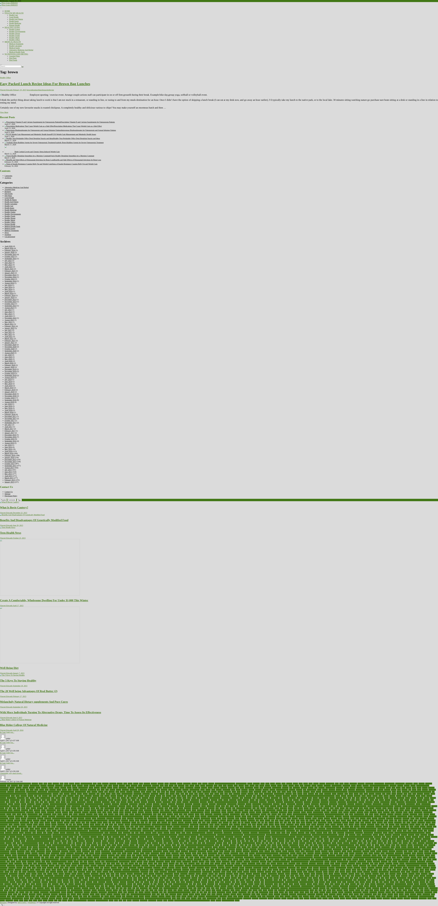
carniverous (102, 798)
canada (337, 796)
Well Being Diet (9, 667)
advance (26, 786)
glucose (122, 827)
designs (207, 810)
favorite (421, 820)
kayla (394, 841)
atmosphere (226, 790)
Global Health (61, 827)
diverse (410, 812)
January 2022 (9, 328)
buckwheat (88, 796)
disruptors (386, 812)
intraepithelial (143, 841)
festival (105, 823)
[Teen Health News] (7, 527)
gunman (423, 827)
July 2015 (8, 470)
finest (204, 823)
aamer (99, 784)
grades (196, 827)
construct (307, 804)
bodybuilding (268, 794)
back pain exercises (67, 792)
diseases (309, 812)
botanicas (340, 794)
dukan (164, 814)
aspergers (52, 790)
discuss (290, 812)
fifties (142, 823)
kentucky (416, 841)
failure (323, 820)
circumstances (333, 800)
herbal (2, 833)
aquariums (296, 788)
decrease (422, 808)
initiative (261, 839)
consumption (410, 804)
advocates (99, 786)
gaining (282, 825)
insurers (64, 841)
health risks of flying (302, 829)
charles (28, 800)
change (407, 798)
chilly (175, 800)
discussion (296, 812)
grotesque (327, 827)
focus (289, 823)
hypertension (57, 837)
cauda (184, 798)
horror (307, 833)
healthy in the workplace (231, 831)
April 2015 (8, 476)
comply (393, 802)
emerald (292, 816)
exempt (67, 820)
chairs (358, 798)
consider (249, 804)
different (37, 812)
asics (27, 790)
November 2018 (10, 396)
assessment (83, 790)
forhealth (368, 823)
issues (251, 841)
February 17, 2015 (19, 696)
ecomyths (390, 814)
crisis (63, 808)
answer (115, 788)
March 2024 (9, 293)
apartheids (223, 788)
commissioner (194, 802)
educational (19, 816)
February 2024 (10, 295)
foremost (345, 823)
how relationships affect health (91, 835)
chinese (179, 800)
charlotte (34, 800)
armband (352, 788)
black (196, 794)
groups (346, 827)
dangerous (283, 808)
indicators (22, 839)
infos (198, 839)
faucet (411, 820)
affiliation (134, 786)
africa (166, 786)
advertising (67, 786)
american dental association (379, 786)
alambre (241, 786)
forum (408, 823)
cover (334, 806)
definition (37, 810)
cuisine (122, 808)
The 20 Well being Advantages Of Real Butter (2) (28, 691)
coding (57, 802)
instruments (426, 839)
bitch (186, 794)
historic (142, 833)
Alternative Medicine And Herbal (21, 50)
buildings (120, 796)
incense (388, 837)
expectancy (144, 820)
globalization (84, 827)
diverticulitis (418, 812)
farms (359, 820)
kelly (411, 841)
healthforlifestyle (428, 829)
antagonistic (122, 788)
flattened (247, 823)
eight (178, 816)
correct (203, 806)
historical (148, 833)
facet (272, 820)
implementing (219, 837)
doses (71, 814)
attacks (238, 790)
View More (4, 112)
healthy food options (161, 831)
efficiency (153, 816)
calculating (217, 796)
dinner (104, 812)
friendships (61, 825)
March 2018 (9, 412)
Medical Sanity (14, 48)
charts (44, 800)
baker (106, 792)
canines (386, 796)
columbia (144, 802)
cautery (199, 798)
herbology (28, 833)
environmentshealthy (185, 818)
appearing (231, 788)
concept (10, 804)
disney (340, 812)
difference (425, 810)
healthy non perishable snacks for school (255, 831)
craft (6, 808)
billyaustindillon (127, 794)
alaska (246, 786)
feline (88, 823)
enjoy (75, 818)
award (419, 790)
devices (328, 810)
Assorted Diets (14, 56)
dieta (386, 810)
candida (375, 796)
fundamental (194, 825)
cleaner (381, 800)
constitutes (299, 804)
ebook (371, 814)
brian (36, 796)
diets (412, 810)
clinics (27, 802)
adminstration (400, 784)
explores (230, 820)
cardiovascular (45, 798)
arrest (393, 788)
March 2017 (9, 429)
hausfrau (110, 829)
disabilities (148, 812)
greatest (263, 827)
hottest (325, 833)
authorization (360, 790)
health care (235, 829)
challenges (371, 798)
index (2, 839)
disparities (360, 812)
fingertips (214, 823)
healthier (10, 831)
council (241, 806)
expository (251, 820)
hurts (7, 837)
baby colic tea (42, 792)
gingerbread (404, 825)
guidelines (396, 827)
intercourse (97, 841)
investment (214, 841)
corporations (196, 806)
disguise (327, 812)
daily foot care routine (244, 808)
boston (334, 794)
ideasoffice (86, 837)
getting (377, 825)
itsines (264, 841)
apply (261, 788)
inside (331, 839)
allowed (291, 786)
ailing (225, 786)
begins (250, 792)
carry (118, 798)
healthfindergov (415, 829)
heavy (405, 831)
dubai (159, 814)
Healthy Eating (14, 29)
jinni (321, 841)
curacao (161, 808)
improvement (308, 837)
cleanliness (395, 800)
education (10, 816)
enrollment (117, 818)
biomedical (146, 794)
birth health (154, 794)
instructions (410, 839)
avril (409, 790)
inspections (352, 839)
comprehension (410, 802)
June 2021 (8, 332)
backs (89, 792)
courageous (298, 806)
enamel (410, 816)
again (187, 786)
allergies (273, 786)
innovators (297, 839)
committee (203, 802)
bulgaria (135, 796)
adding (346, 784)
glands (29, 827)
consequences (232, 804)
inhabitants (249, 839)
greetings (306, 827)
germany (363, 825)
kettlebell (8, 843)
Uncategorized (10, 237)
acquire (249, 784)
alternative (327, 786)
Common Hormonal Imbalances (225, 802)
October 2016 (9, 439)
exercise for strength (100, 820)
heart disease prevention (322, 831)
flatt (242, 823)
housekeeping (368, 833)
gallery (296, 825)
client (7, 802)
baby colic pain (31, 792)
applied (256, 788)
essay (284, 818)
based (154, 792)
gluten (127, 827)
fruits (106, 825)
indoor (68, 839)
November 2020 (10, 347)
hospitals (319, 833)
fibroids (118, 823)
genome (333, 825)
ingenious (225, 839)
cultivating (129, 808)
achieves (211, 784)
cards (53, 798)
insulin (23, 841)
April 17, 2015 (17, 606)
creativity (40, 808)
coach (46, 802)
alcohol (252, 786)
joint (331, 841)
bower (366, 794)
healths (48, 831)
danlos (300, 808)
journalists (342, 841)
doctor (19, 814)
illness (122, 837)
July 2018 (8, 404)
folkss (298, 823)
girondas (432, 825)
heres (45, 833)
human (358, 835)
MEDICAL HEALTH (13, 42)
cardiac (32, 798)
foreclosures (337, 823)
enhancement (31, 818)
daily (234, 808)
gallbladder (290, 825)
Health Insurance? (287, 829)
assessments (92, 790)
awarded (425, 790)
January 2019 (9, 392)
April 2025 (8, 267)
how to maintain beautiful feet (300, 835)
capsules (429, 796)
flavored (254, 823)
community (263, 802)
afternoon (181, 786)
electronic (222, 816)
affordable (155, 786)
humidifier (388, 835)
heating (399, 831)
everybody (423, 818)
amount (413, 786)
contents (29, 806)
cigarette (296, 800)
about (125, 784)
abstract (135, 784)
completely (369, 802)
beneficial (306, 792)
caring (89, 798)
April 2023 (8, 316)
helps (425, 831)
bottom (356, 794)
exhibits (131, 820)
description (181, 810)
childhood (150, 800)
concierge (45, 804)
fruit (102, 825)
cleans (401, 800)
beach (190, 792)
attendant (265, 790)
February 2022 (10, 326)
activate (278, 784)
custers (180, 808)
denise (111, 810)
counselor (255, 806)
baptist (143, 792)
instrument (418, 839)
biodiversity (137, 794)
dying (202, 814)
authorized (369, 790)
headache (145, 829)
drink (105, 814)
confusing (156, 804)
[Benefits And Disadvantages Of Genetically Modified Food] (22, 515)
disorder (346, 812)
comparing (279, 802)
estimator (334, 818)
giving (9, 827)
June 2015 (8, 472)
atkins (213, 790)
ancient (37, 788)
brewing (30, 796)
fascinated (365, 820)
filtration (164, 823)
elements (238, 816)
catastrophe (166, 798)
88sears (71, 784)
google (163, 827)
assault (58, 790)
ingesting (232, 839)
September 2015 (10, 466)
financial (181, 823)
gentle (346, 825)
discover (259, 812)
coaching (51, 802)
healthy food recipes (176, 831)
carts (128, 798)
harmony (80, 829)
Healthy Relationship (277, 831)
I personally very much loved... (11, 773)
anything (216, 788)
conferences (124, 804)
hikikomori (127, 833)
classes (371, 800)
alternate (320, 786)
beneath (299, 792)
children (157, 800)
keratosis (424, 841)
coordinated (157, 806)
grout (351, 827)
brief (39, 796)
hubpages (352, 835)
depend (140, 810)
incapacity (377, 837)
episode (213, 818)
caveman (205, 798)
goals (132, 827)
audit (304, 790)
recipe (52, 90)
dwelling (191, 814)
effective (44, 816)
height (409, 831)
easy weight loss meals (316, 814)
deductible (3, 810)
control (68, 806)
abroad (130, 784)
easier (279, 814)
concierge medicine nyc (75, 804)
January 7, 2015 (18, 673)
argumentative (330, 788)
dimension (93, 812)
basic (158, 792)
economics (398, 814)
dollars (54, 814)
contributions (60, 806)
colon (118, 802)
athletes (208, 790)
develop (291, 810)
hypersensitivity (46, 837)
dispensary (373, 812)
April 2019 (8, 386)
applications (249, 788)
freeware (29, 825)
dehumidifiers (51, 810)
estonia (340, 818)
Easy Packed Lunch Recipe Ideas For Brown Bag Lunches (45, 84)
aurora (319, 790)
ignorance (115, 837)
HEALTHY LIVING (12, 27)
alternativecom (336, 786)
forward (414, 823)
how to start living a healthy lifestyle (325, 835)
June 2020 (8, 357)
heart (297, 831)
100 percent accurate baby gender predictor (15, 784)
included (408, 837)
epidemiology (205, 818)
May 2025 (8, 265)
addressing (353, 784)
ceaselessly (248, 798)
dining (99, 812)
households (359, 833)
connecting (188, 804)
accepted (161, 784)
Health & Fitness (11, 200)
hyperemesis (20, 837)
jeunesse (306, 841)
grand (207, 827)
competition (315, 802)
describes (173, 810)
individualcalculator (41, 839)
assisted (118, 790)
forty (404, 823)
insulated (17, 841)
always (353, 786)
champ (386, 798)
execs (63, 820)
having (116, 829)
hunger (2, 837)
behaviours (257, 792)
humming (411, 835)
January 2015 (9, 482)
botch (346, 794)
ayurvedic (10, 792)
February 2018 (10, 414)
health (169, 829)
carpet (108, 798)
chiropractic (195, 800)
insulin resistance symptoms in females (40, 841)
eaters (346, 814)
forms (385, 823)
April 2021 (8, 336)
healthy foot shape (215, 831)
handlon (44, 829)
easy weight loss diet (300, 814)
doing (40, 814)
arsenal (398, 788)
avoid (399, 790)
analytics (19, 788)
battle (185, 792)
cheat (59, 800)
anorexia (103, 788)
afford (140, 786)
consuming (401, 804)
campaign (278, 796)
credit (46, 808)
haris (68, 829)
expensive (161, 820)
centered (304, 798)
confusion (163, 804)
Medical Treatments (16, 44)
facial (277, 820)
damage (263, 808)
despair (223, 810)
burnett (146, 796)
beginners (244, 792)
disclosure (245, 812)
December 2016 (10, 435)
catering (173, 798)
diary (374, 810)
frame (433, 823)
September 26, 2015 (19, 707)
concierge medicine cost (58, 804)
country (279, 806)
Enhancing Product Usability (62, 818)
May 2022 (8, 322)
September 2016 (10, 441)
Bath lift (172, 792)
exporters (243, 820)
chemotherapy (102, 800)
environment (152, 818)
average (393, 790)
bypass (189, 796)
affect (110, 786)
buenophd (96, 796)
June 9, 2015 (17, 718)
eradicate (243, 818)
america (359, 786)
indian (10, 839)
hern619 (56, 833)
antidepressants (140, 788)
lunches (41, 90)
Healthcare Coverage (333, 829)
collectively (106, 802)
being (269, 792)
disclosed (237, 812)
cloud (37, 802)
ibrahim (71, 837)
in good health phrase (336, 837)
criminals (57, 808)
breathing (23, 796)
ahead (220, 786)
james (269, 841)
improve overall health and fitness (283, 837)
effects (68, 816)
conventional (94, 806)
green (273, 827)
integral (75, 841)
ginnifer (412, 825)
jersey (296, 841)
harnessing (87, 829)
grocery (317, 827)
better (61, 794)
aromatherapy (368, 788)
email (278, 816)
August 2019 (9, 377)
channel (426, 798)
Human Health (14, 25)
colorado (123, 802)
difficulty (58, 812)
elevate (243, 816)
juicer (364, 841)
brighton (45, 796)
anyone (210, 788)
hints (132, 833)
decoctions (415, 808)
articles (418, 788)
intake (69, 841)
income (421, 837)
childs (170, 800)
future (254, 825)
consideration (257, 804)
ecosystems (413, 814)
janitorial (275, 841)
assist (107, 790)
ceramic (321, 798)
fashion (372, 820)
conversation (113, 806)
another (109, 788)
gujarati (416, 827)
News (7, 233)
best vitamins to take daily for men (39, 794)
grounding (335, 827)
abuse (141, 784)
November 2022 (10, 318)
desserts (235, 810)
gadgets (271, 825)
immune (150, 837)
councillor (248, 806)
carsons (123, 798)
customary (187, 808)
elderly (191, 816)
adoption (421, 784)
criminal (51, 808)
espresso (279, 818)
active (283, 784)
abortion (120, 784)
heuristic (63, 833)
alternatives (346, 786)
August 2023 (9, 308)
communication (243, 802)
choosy (252, 800)
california (249, 796)
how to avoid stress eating (168, 835)
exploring (236, 820)
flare (239, 823)
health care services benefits (249, 829)
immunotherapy (158, 837)
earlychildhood (254, 814)
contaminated (5, 806)
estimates (327, 818)
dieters (396, 810)
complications (385, 802)
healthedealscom (404, 829)
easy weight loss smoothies (334, 814)
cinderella (302, 800)
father (400, 820)
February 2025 (10, 271)
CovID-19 (398, 806)
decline (408, 808)
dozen (95, 814)
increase (427, 837)
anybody (197, 788)
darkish (306, 808)
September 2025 (10, 259)
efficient (160, 816)
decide (384, 808)
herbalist (15, 833)
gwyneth (429, 827)
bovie (361, 794)
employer (385, 816)
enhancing (47, 818)
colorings (137, 802)
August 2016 (9, 443)
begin (239, 792)
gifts (386, 825)
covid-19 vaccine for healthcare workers (416, 806)
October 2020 (9, 349)
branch (388, 794)
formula (391, 823)
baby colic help (20, 792)
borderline (327, 794)
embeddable (284, 816)
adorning (3, 786)
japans (287, 841)
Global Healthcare (73, 827)
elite (266, 816)
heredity (39, 833)
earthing (274, 814)
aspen (47, 790)
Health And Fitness (16, 19)
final (169, 823)
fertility (99, 823)
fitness (234, 823)
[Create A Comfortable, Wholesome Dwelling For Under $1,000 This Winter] (40, 595)
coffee (68, 802)
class (367, 800)
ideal (75, 837)
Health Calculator (15, 46)
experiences (178, 820)
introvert (175, 841)
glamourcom (22, 827)
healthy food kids (135, 831)
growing (357, 827)
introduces (159, 841)
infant (106, 839)
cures (170, 808)
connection (197, 804)
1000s (41, 784)
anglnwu (63, 788)
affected (115, 786)
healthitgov (25, 831)
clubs (41, 802)
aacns (95, 784)
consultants (359, 804)
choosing (246, 800)
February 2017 (10, 431)
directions (127, 812)
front (74, 825)
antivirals (175, 788)
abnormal (105, 784)
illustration (134, 837)
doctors (24, 814)
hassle (99, 829)
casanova (133, 798)
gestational (370, 825)
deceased (378, 808)
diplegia (116, 812)
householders (349, 833)
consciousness (221, 804)
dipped (121, 812)
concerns (38, 804)
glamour (14, 827)
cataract (151, 798)
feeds (83, 823)
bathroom (179, 792)
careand (58, 798)
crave (19, 808)
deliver (80, 810)
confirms (149, 804)
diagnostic (368, 810)
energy (425, 816)
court (322, 806)
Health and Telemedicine (208, 829)
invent (187, 841)
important (245, 837)
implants (200, 837)
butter (174, 796)
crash (14, 808)
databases (319, 808)
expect (137, 820)
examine (29, 820)
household (340, 833)
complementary (352, 802)
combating (151, 802)
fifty (146, 823)
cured (166, 808)
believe (289, 792)
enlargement (101, 818)
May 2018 (8, 408)
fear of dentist (24, 823)
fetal (109, 823)
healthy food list (148, 831)
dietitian (407, 810)
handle (31, 829)
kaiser (380, 841)
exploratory (215, 820)
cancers (369, 796)
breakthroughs (5, 796)
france (10, 825)
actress (305, 784)
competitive (324, 802)
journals (349, 841)
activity (295, 784)
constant (283, 804)
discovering (283, 812)
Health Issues (14, 21)
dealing (342, 808)
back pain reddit (80, 792)
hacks (7, 829)
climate (12, 802)
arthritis (408, 788)
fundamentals (204, 825)
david (332, 808)
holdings (166, 833)
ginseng (418, 825)
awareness (432, 790)
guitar (411, 827)
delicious (74, 810)
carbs (27, 798)
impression (254, 837)
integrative (89, 841)
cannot (404, 796)
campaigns (286, 796)
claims (357, 800)
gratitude (240, 827)
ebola (366, 814)
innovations (289, 839)
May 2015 (8, 474)
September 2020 (10, 351)
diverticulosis (428, 812)
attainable (244, 790)
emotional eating (319, 816)
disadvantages (216, 812)
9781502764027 (86, 784)
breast (13, 796)
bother (351, 794)
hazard (128, 829)
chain (349, 798)
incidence (395, 837)
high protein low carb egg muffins (91, 833)
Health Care (13, 15)
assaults (64, 790)
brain (384, 794)
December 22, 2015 (19, 513)
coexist (63, 802)
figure (154, 823)
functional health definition (161, 825)
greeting (299, 827)
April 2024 (8, 291)
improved (299, 837)
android (57, 788)
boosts (321, 794)
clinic (17, 802)
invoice (220, 841)
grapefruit (221, 827)
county (285, 806)
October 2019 (9, 373)
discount (252, 812)
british (64, 796)
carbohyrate (20, 798)
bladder (201, 794)
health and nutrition (191, 829)
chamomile (379, 798)
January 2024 (9, 298)
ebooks (376, 814)
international (119, 841)
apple (237, 788)
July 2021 (8, 330)
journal (335, 841)
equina (224, 818)
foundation (421, 823)
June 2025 (8, 263)
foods (315, 823)
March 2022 (9, 324)
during (176, 814)
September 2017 (10, 423)
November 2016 (10, 437)
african (171, 786)
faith (333, 820)
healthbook (314, 829)
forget (362, 823)
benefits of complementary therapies (335, 792)
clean (376, 800)
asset (98, 790)
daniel (296, 808)
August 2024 (9, 283)
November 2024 (10, 277)
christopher (270, 800)
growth (362, 827)
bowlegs (372, 794)
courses (317, 806)
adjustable (361, 784)
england (12, 818)
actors (301, 784)
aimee (236, 786)
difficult (43, 812)
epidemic (197, 818)
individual (30, 839)
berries (398, 792)
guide (390, 827)
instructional (400, 839)
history (154, 833)
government (184, 827)
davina (336, 808)
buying (183, 796)
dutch (181, 814)
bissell (177, 794)
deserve (188, 810)
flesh (259, 823)
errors (266, 818)
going (136, 827)
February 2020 (10, 365)
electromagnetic (212, 816)
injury (274, 839)
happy (57, 829)
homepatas (254, 833)
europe (368, 818)
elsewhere (271, 816)
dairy (254, 808)
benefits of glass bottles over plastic (378, 792)
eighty (182, 816)
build (102, 796)
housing (391, 833)
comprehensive (422, 802)
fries (67, 825)
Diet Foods (13, 60)
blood (230, 794)
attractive (299, 790)
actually (316, 784)
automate (387, 790)
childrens (164, 800)
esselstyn (295, 818)
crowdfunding (109, 808)
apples (242, 788)
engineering (4, 818)
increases (434, 837)
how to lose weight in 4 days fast (277, 835)
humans (375, 835)
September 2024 (10, 281)
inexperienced (98, 839)
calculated (208, 796)
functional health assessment (141, 825)
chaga (345, 798)
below (294, 792)
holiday (172, 833)
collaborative (81, 802)
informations (184, 839)
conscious (212, 804)
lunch (37, 90)
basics (163, 792)
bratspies (400, 794)
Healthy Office (14, 40)
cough (231, 806)
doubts (75, 814)
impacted (173, 837)
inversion (201, 841)
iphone (234, 841)
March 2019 (9, 388)
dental (116, 810)
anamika (25, 788)
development (298, 810)
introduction (167, 841)
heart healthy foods (355, 831)
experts (201, 820)
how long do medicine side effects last (66, 835)
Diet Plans (13, 58)
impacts (187, 837)
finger (208, 823)
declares (402, 808)
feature (41, 823)
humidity (404, 835)
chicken (124, 800)
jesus (301, 841)
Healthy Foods (14, 36)
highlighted (113, 833)
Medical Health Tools (17, 52)
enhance (24, 818)
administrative (390, 784)
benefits (318, 792)
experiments (187, 820)
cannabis (392, 796)
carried (113, 798)
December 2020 (10, 345)
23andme (55, 784)
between (73, 794)
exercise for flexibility (85, 820)
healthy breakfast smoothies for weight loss (72, 831)
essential (301, 818)
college (113, 802)
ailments (230, 786)
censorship (292, 798)
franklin (23, 825)
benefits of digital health (356, 792)
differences (30, 812)
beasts (194, 792)
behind (264, 792)
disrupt (379, 812)
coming (179, 802)
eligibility (255, 816)
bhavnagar (92, 794)
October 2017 (9, 421)
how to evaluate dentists (207, 835)
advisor (86, 786)
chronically (279, 800)
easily (284, 814)
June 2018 (8, 406)
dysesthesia (209, 814)
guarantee (378, 827)
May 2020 (8, 359)
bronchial (70, 796)
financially (188, 823)
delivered (86, 810)
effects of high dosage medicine (110, 816)
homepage (246, 833)
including (415, 837)
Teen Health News (10, 532)
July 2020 (8, 355)
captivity (3, 798)
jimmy (317, 841)
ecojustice (382, 814)
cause (189, 798)
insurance (57, 841)
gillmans (392, 825)
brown (29, 90)
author (345, 790)
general (313, 825)
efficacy (146, 816)
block (222, 794)
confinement (133, 804)
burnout (158, 796)
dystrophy (225, 814)
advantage (51, 786)
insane (313, 839)
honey (283, 833)
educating (3, 816)
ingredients (240, 839)
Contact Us (9, 492)
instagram (359, 839)
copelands (173, 806)
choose (239, 800)
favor (416, 820)
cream (23, 808)
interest (104, 841)
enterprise (130, 818)
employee (345, 816)
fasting (391, 820)
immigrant (142, 837)
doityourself (47, 814)
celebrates (266, 798)
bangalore (136, 792)
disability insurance (197, 812)
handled (37, 829)
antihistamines (151, 788)
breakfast (420, 794)
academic (146, 784)
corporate (188, 806)
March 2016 (9, 453)
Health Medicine (15, 23)
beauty (199, 792)
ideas (33, 90)
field (138, 823)
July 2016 (8, 445)
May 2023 (8, 314)
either (187, 816)
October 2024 (9, 279)
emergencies (300, 816)
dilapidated (77, 812)
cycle (217, 808)
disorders (352, 812)
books (305, 794)
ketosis (2, 843)
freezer (35, 825)
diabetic (341, 810)
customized (203, 808)
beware (79, 794)
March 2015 (9, 478)
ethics (357, 818)
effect (25, 816)
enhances (40, 818)
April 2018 (8, 410)
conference (115, 804)
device (323, 810)
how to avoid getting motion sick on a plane (143, 835)
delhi (63, 810)
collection (89, 802)
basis (167, 792)
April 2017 (8, 427)
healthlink (32, 831)
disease (303, 812)
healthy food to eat (191, 831)
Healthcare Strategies (349, 829)
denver (126, 810)
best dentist (406, 792)
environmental (162, 818)
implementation (208, 837)
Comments (11, 500)
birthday (162, 794)
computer (431, 802)
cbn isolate (235, 798)
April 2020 (8, 361)
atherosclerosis (194, 790)
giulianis (3, 827)
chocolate (214, 800)
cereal (326, 798)
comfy (173, 802)
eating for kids (359, 814)
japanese (281, 841)
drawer (100, 814)
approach (285, 788)
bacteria (101, 792)
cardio (37, 798)
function (127, 825)
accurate (194, 784)
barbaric (149, 792)
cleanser (413, 800)
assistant (112, 790)
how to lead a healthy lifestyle (254, 835)
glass (34, 827)
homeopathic (218, 833)
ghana (382, 825)
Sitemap (7, 494)
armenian (359, 788)
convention (85, 806)
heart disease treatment (340, 831)
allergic (267, 786)
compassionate (289, 802)
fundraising (224, 825)
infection (111, 839)
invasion (182, 841)
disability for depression (181, 812)
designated (200, 810)
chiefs (133, 800)
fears (31, 823)
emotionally (330, 816)
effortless (166, 816)
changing (420, 798)
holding (160, 833)
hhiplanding (70, 833)
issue (247, 841)
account (179, 784)
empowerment (402, 816)
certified (332, 798)
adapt (337, 784)
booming (311, 794)
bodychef (288, 794)
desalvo (167, 810)
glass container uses (43, 827)
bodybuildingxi (279, 794)
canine (380, 796)
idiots (110, 837)
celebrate (259, 798)
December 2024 (10, 275)
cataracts (158, 798)
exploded (207, 820)
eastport (289, 814)
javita (292, 841)
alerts (257, 786)
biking (113, 794)
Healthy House (14, 34)
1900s (50, 784)
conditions (107, 804)
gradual (201, 827)
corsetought (210, 806)
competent (307, 802)
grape (216, 827)
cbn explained (226, 798)
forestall (352, 823)
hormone (294, 833)
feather (36, 823)
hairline (17, 829)
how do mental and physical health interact (409, 833)
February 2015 (10, 480)
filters (159, 823)
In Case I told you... (7, 732)
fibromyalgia (126, 823)
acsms (267, 784)
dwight (197, 814)
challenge (363, 798)
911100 (77, 784)
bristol (59, 796)
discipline (230, 812)
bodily (261, 794)
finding (194, 823)
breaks (432, 794)
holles (183, 833)
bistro (182, 794)
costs (227, 806)
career (63, 798)
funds (231, 825)
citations (342, 800)
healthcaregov (382, 829)
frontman (86, 825)
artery (403, 788)
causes (193, 798)
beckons (214, 792)
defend (10, 810)
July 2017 (8, 425)
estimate (320, 818)
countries (273, 806)
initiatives (268, 839)
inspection (343, 839)
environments (173, 818)
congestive (171, 804)
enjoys (94, 818)
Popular (3, 500)
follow (302, 823)
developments (309, 810)
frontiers (79, 825)
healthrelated (41, 831)
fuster (249, 825)
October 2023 (9, 304)
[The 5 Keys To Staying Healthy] (12, 675)
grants (211, 827)
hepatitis (431, 831)
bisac (167, 794)
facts (307, 820)
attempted (258, 790)
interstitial (133, 841)
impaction (180, 837)
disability (156, 812)
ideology (100, 837)
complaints (333, 802)
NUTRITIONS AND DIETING (16, 54)
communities (253, 802)
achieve (205, 784)
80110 (66, 784)
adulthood (14, 786)
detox (263, 810)
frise (70, 825)
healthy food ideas (122, 831)
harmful (73, 829)
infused (219, 839)
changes (413, 798)
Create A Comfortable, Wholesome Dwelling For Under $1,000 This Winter (44, 600)
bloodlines (236, 794)
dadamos (228, 808)
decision (390, 808)
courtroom (328, 806)
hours (330, 833)
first (230, 823)
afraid (162, 786)
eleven (249, 816)
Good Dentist (149, 827)
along (302, 786)
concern (23, 804)
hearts (394, 831)
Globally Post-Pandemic (98, 827)
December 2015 (10, 460)
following (309, 823)
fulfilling (121, 825)
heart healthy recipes (384, 831)
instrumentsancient (6, 841)
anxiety (182, 788)
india (6, 839)
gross (322, 827)
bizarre (191, 794)
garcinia (302, 825)
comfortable (166, 802)
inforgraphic (158, 839)
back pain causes (54, 792)
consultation (367, 804)
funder (211, 825)
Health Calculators (224, 829)
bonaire (299, 794)
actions (272, 784)
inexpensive (88, 839)
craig (10, 808)
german (357, 825)
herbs (34, 833)
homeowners (237, 833)
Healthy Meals (14, 38)
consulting (386, 804)
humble (381, 835)
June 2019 (8, 382)
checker (69, 800)
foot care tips (322, 823)
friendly (54, 825)
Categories (8, 176)
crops (98, 808)
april (290, 788)
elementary (230, 816)
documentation (32, 814)
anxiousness (189, 788)
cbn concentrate (214, 798)
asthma (170, 790)
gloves (110, 827)
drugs (155, 814)
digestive (65, 812)
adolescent (409, 784)
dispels (366, 812)
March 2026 (9, 248)
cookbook (121, 806)
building (113, 796)
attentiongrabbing (282, 790)
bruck (82, 796)
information (175, 839)
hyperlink (28, 837)
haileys (11, 829)
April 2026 (8, 246)
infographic (149, 839)
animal (69, 788)
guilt (407, 827)
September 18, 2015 (19, 686)
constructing (323, 804)
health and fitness (178, 829)
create (28, 808)
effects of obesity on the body (132, 816)
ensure (124, 818)
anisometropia (83, 788)
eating (351, 814)
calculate (202, 796)
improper (261, 837)
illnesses (127, 837)
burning (152, 796)
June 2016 (8, 447)
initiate (255, 839)
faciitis (281, 820)
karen (389, 841)
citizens (348, 800)
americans (393, 786)
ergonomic (250, 818)
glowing (116, 827)
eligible (261, 816)
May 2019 (8, 384)
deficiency (24, 810)
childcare (143, 800)
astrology (185, 790)
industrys (80, 839)
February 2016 (10, 455)
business (169, 796)
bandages (129, 792)
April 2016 (8, 451)
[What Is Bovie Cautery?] (9, 502)
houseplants (378, 833)
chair (353, 798)
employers (393, 816)
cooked (128, 806)
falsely (337, 820)
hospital (313, 833)
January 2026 (9, 252)
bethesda (55, 794)
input (303, 839)
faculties (312, 820)
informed (192, 839)
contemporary (15, 806)
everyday (431, 818)
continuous (36, 806)
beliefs (283, 792)
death (351, 808)
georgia (351, 825)
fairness (328, 820)
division (3, 814)
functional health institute (180, 825)
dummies (170, 814)
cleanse (406, 800)
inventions (194, 841)
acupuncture (330, 784)
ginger (397, 825)
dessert (229, 810)
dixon (14, 814)
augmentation (312, 790)
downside (89, 814)
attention (272, 790)
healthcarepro (392, 829)
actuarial (322, 784)
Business (8, 192)
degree (43, 810)
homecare (209, 833)
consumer (393, 804)
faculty (317, 820)
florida (276, 823)
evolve (23, 820)
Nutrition (8, 235)
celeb (254, 798)
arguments (339, 788)
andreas (51, 788)
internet (127, 841)
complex (376, 802)
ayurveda (3, 792)
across (262, 784)
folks (293, 823)
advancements (35, 786)
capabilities (411, 796)
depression (147, 810)
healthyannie (290, 831)
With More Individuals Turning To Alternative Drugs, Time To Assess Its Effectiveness (50, 712)
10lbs (45, 784)
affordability (147, 786)
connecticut (180, 804)
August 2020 (9, 353)
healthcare (322, 829)
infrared (203, 839)
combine (159, 802)
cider (290, 800)
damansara (270, 808)
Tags (19, 500)
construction (333, 804)
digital (71, 812)
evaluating (381, 818)
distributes (399, 812)
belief (279, 792)
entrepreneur (138, 818)
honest (278, 833)
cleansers (419, 800)
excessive (56, 820)
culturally (142, 808)
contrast (43, 806)
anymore (204, 788)
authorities (351, 790)
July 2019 (8, 380)
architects (304, 788)
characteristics (15, 800)
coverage (340, 806)
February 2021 (10, 341)
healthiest (16, 831)
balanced (111, 792)
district (405, 812)
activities (289, 784)
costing (217, 806)
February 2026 (10, 250)
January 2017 (9, 433)
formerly (380, 823)
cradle (2, 808)
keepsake (405, 841)
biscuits (172, 794)
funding (217, 825)
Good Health (13, 17)
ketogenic (430, 841)
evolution (17, 820)
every (417, 818)
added (341, 784)
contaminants (426, 804)
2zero (62, 784)
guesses (385, 827)
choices (225, 800)
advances (43, 786)
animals (75, 788)
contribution (51, 806)
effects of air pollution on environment (84, 816)
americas (400, 786)
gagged (277, 825)
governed (176, 827)
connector (204, 804)
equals (219, 818)
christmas (262, 800)
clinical (22, 802)
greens (277, 827)
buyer (179, 796)
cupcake (155, 808)
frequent (48, 825)
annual (91, 788)
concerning (31, 804)
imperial (193, 837)
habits (2, 829)
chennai (111, 800)
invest (207, 841)
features (53, 823)
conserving (241, 804)
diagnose (354, 810)
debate (355, 808)
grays (254, 827)
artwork (11, 790)
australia (325, 790)
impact (167, 837)
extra (257, 820)
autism (375, 790)
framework (4, 825)
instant (372, 839)
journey (355, 841)
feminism (93, 823)
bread (410, 794)
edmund (426, 814)
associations (142, 790)
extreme (267, 820)
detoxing (279, 810)
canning (399, 796)
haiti (22, 829)
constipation (291, 804)
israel (243, 841)
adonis (415, 784)
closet (32, 802)
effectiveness (60, 816)
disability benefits (165, 812)
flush (285, 823)
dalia (258, 808)
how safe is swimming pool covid (114, 835)
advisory (92, 786)
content (23, 806)
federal (72, 823)
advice (74, 786)
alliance (285, 786)
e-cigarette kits (235, 814)
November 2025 (10, 254)
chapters (433, 798)
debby (361, 808)
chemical (94, 800)
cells (280, 798)
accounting (187, 784)
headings (152, 829)
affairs (105, 786)
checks (81, 800)
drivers (121, 814)
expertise (195, 820)
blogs (226, 794)
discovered (266, 812)
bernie (394, 792)
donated (65, 814)
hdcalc (139, 829)
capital (418, 796)
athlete (202, 790)
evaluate (375, 818)
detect (251, 810)
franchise (16, 825)
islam (239, 841)
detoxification (271, 810)
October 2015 (9, 464)
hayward (122, 829)
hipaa (137, 833)
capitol (423, 796)
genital (327, 825)
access (166, 784)
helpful (414, 831)
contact (418, 804)
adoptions (428, 784)
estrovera (346, 818)
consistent (276, 804)
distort (392, 812)
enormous (109, 818)
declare (396, 808)
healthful (3, 831)
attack (233, 790)
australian (331, 790)
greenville (292, 827)
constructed (315, 804)
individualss (61, 839)
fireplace (226, 823)
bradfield (378, 794)
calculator (233, 796)
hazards (134, 829)
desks (213, 810)
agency (202, 786)
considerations (267, 804)
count (262, 806)
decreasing (429, 808)
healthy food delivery (107, 831)
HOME (7, 11)
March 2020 (9, 363)
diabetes (335, 810)
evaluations (398, 818)
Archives (8, 178)
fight (150, 823)
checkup (87, 800)
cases (139, 798)
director (134, 812)
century (315, 798)
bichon (102, 794)
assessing (75, 790)
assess (70, 790)
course (305, 806)
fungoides (236, 825)
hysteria (65, 837)
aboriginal (112, 784)
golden (141, 827)
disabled (207, 812)
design (194, 810)
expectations (153, 820)
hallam (26, 829)
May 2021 (8, 334)
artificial (425, 788)
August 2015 (9, 468)
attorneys (292, 790)
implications (229, 837)
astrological (177, 790)
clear (432, 800)
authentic (339, 790)
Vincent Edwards (6, 90)
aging (216, 786)
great (258, 827)
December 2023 (10, 300)
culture (148, 808)
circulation (316, 800)
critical (67, 808)
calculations (225, 796)
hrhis (346, 835)
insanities (319, 839)
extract (261, 820)
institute (378, 839)
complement (341, 802)
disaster (224, 812)
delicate (68, 810)
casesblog (145, 798)
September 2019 (10, 375)
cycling (222, 808)
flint (262, 823)
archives (311, 788)
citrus (353, 800)
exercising (124, 820)
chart (39, 800)
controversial (76, 806)
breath (17, 796)
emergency (309, 816)
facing (293, 820)
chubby (285, 800)
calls (254, 796)
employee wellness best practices (361, 816)
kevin (14, 843)
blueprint (250, 794)
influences (140, 839)
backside (94, 792)
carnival (94, 798)
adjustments (369, 784)
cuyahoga (211, 808)
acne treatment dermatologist (225, 784)
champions (400, 798)
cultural (136, 808)
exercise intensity (114, 820)
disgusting (334, 812)
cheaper (54, 800)
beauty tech (206, 792)
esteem (314, 818)
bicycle (108, 794)
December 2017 (10, 416)
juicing (369, 841)
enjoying (88, 818)
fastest (386, 820)
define (31, 810)
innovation (280, 839)
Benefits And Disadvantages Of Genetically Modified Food (34, 520)
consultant (350, 804)
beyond (85, 794)
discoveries (274, 812)
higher (106, 833)
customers (195, 808)
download (81, 814)
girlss (427, 825)
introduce (151, 841)
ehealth (173, 816)
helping (420, 831)
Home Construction (199, 833)
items (260, 841)
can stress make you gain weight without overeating (316, 796)
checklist (75, 800)
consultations (377, 804)
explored (223, 820)
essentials (308, 818)
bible (98, 794)
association (133, 790)
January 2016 (9, 457)
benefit (312, 792)
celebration (275, 798)
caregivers (75, 798)
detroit (285, 810)
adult (8, 786)
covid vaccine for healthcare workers (380, 806)
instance (366, 839)
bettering (67, 794)
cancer (363, 796)
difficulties (50, 812)
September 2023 (10, 306)
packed (47, 90)
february (67, 823)
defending (16, 810)
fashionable (379, 820)
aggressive (209, 786)
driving (131, 814)
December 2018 (10, 394)
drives (126, 814)
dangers (290, 808)
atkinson (219, 790)
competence (299, 802)
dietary (391, 810)
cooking (140, 806)
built (125, 796)
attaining (251, 790)
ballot (117, 792)
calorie (258, 796)
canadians (357, 796)
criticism (74, 808)
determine (257, 810)
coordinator (165, 806)
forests (357, 823)
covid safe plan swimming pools (355, 806)
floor (266, 823)
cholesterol (233, 800)
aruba (17, 790)
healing (163, 829)
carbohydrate (11, 798)
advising (80, 786)
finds (199, 823)
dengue (106, 810)
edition (420, 814)
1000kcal (34, 784)
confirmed (142, 804)
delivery (93, 810)
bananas (123, 792)
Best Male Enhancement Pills (420, 792)
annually (97, 788)
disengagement (318, 812)
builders (107, 796)
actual (310, 784)
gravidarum (248, 827)
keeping (399, 841)
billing (118, 794)
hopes (288, 833)
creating (33, 808)
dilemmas (85, 812)
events (412, 818)
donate (59, 814)
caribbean (82, 798)
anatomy (32, 788)
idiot (105, 837)
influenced (133, 839)
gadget (265, 825)
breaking (427, 794)
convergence (103, 806)
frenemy (41, 825)
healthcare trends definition (367, 829)
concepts (17, 804)
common (210, 802)
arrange (388, 788)
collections (97, 802)
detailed (241, 810)
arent (316, 788)
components (400, 802)
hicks (77, 833)
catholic (179, 798)
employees (378, 816)
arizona (346, 788)
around (376, 788)
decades (372, 808)
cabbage (195, 796)
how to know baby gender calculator (230, 835)
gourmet (170, 827)
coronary (181, 806)
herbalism (8, 833)
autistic (380, 790)
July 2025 (8, 261)
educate (432, 814)
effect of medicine (34, 816)
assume (157, 790)
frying (111, 825)
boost (316, 794)
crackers (434, 806)
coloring (130, 802)
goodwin (157, 827)
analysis (12, 788)
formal (374, 823)
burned (141, 796)
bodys (294, 794)
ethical (352, 818)
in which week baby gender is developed (358, 837)
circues (309, 800)
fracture (428, 823)
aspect (36, 790)
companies (271, 802)
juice (360, 841)
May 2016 (8, 449)
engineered (433, 816)
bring (50, 796)
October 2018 (9, 398)
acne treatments (241, 784)
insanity (326, 839)
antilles (159, 788)
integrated (81, 841)
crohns (92, 808)
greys (312, 827)
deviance (317, 810)
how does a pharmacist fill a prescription (37, 835)
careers (68, 798)
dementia (100, 810)
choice (220, 800)
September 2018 (10, 400)
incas (383, 837)
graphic (228, 827)
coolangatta (148, 806)
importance (238, 837)
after (175, 786)
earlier (243, 814)
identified (93, 837)
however (341, 835)
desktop (218, 810)
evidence (10, 820)
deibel (58, 810)
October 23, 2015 (19, 538)
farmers (354, 820)
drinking (111, 814)
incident (402, 837)
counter (266, 806)
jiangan (312, 841)
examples (36, 820)
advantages (59, 786)
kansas (384, 841)
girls (422, 825)
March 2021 (9, 339)
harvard (94, 829)
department (134, 810)
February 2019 (10, 390)
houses (385, 833)
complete (361, 802)
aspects (41, 790)
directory (141, 812)
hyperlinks (36, 837)
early (247, 814)
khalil (19, 843)
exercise (74, 820)
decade (366, 808)
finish (220, 823)
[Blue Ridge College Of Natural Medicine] (15, 720)
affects (127, 786)
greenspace (285, 827)
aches (200, 784)
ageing (197, 786)
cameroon (271, 796)
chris (257, 800)
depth (162, 810)
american (365, 786)
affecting (122, 786)
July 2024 (8, 285)
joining (326, 841)
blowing (244, 794)
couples (291, 806)
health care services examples (270, 829)
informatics (167, 839)
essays (289, 818)
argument (321, 788)
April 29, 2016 (17, 730)
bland (212, 794)
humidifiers (396, 835)
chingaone (186, 800)
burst (163, 796)
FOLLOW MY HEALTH (14, 13)
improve (268, 837)
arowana (382, 788)
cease (241, 798)
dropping (138, 814)
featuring (60, 823)
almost (296, 786)
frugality (98, 825)
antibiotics (131, 788)
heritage (50, 833)
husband (12, 837)
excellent (50, 820)
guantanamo (370, 827)
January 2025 (9, 273)
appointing (267, 788)
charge (22, 800)
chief (129, 800)
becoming (227, 792)
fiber (113, 823)
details (246, 810)
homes (273, 833)
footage (329, 823)
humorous (423, 835)
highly (120, 833)
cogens (73, 802)
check (63, 800)
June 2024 (8, 287)
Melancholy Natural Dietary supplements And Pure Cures (34, 701)
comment (185, 802)
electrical (203, 816)
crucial (117, 808)
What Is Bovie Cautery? (14, 507)
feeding (78, 823)
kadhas (374, 841)
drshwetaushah (147, 814)
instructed (384, 839)
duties (185, 814)
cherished (117, 800)
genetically (321, 825)
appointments (277, 788)
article (414, 788)
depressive (155, 810)
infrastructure (211, 839)
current (175, 808)
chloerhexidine (205, 800)
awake (414, 790)
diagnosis (361, 810)
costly (223, 806)
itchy (256, 841)
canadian (350, 796)
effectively (51, 816)
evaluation (389, 818)
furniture (244, 825)
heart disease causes (307, 831)
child (138, 800)
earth (269, 814)
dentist (121, 810)
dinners (109, 812)
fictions (133, 823)
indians (15, 839)
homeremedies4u (264, 833)
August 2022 (9, 320)
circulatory (324, 800)
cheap (48, 800)
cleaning (388, 800)
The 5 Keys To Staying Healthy (18, 680)
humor (417, 835)
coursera (311, 806)
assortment (150, 790)
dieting (401, 810)
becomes (220, 792)
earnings (264, 814)
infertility (118, 839)
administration (379, 784)
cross (102, 808)
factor (298, 820)
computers (3, 804)
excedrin (43, 820)
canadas (343, 796)
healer (158, 829)
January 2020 (9, 367)
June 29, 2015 (17, 525)
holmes (188, 833)
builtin (129, 796)
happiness (50, 829)
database (312, 808)
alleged (261, 786)
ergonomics (259, 818)
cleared (2, 802)
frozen (92, 825)
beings (274, 792)
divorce (9, 814)
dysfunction (217, 814)
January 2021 (9, 343)
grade (191, 827)
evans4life (406, 818)
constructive (342, 804)
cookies (134, 806)
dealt (347, 808)
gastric (308, 825)
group (342, 827)
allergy (279, 786)
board (256, 794)
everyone (3, 820)
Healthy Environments (17, 31)
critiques (80, 808)
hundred (431, 835)
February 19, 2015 (19, 90)
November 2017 (10, 419)
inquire (308, 839)
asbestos (22, 790)
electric (197, 816)
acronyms (256, 784)
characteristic (4, 800)
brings (54, 796)
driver (116, 814)
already (314, 786)
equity (237, 818)
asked (32, 790)
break (414, 794)
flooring (271, 823)
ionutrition (227, 841)
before (234, 792)
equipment (231, 818)
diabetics (347, 810)
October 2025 (9, 256)
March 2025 (9, 269)
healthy (54, 831)
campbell (294, 796)
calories (264, 796)
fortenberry (398, 823)
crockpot (87, 808)
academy (154, 784)
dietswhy (417, 810)
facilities (287, 820)
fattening (405, 820)
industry (74, 839)
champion (392, 798)
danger (276, 808)
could (236, 806)
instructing (392, 839)
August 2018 (9, 402)
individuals (52, 839)
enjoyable (81, 818)
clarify (362, 800)
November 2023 (10, 302)
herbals (21, 833)
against (191, 786)
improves (316, 837)
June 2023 (8, 312)
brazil (405, 794)
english (17, 818)
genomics (339, 825)
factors (302, 820)
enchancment (418, 816)
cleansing (426, 800)
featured (47, 823)
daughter (326, 808)
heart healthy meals (370, 831)
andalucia (44, 788)
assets (103, 790)
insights (337, 839)
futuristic (260, 825)
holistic (178, 833)
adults (20, 786)
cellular (285, 798)
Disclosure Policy (11, 496)
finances (174, 823)
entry (145, 818)
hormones (301, 833)
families (343, 820)
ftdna (115, 825)
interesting (111, 841)
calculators (241, 796)
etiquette (363, 818)
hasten (104, 829)
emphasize (338, 816)
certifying (338, 798)
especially (271, 818)
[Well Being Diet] (40, 663)
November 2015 (10, 462)
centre (310, 798)
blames (206, 794)
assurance (164, 790)
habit (434, 827)
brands (393, 794)
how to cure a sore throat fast (188, 835)
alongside (307, 786)
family (349, 820)
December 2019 (10, 369)
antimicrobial (167, 788)
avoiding (404, 790)
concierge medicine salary (94, 804)
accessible (172, 784)
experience (169, 820)
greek (269, 827)
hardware (62, 829)
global (53, 827)
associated (125, 790)
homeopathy (227, 833)
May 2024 (8, 289)
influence (125, 839)
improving (324, 837)
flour (281, 823)
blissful (216, 794)
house (334, 833)
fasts (395, 820)
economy (405, 814)
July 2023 (8, 310)
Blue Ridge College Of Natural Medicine (24, 724)
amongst (407, 786)
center (298, 798)
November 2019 (10, 371)
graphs (234, 827)
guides (403, 827)
